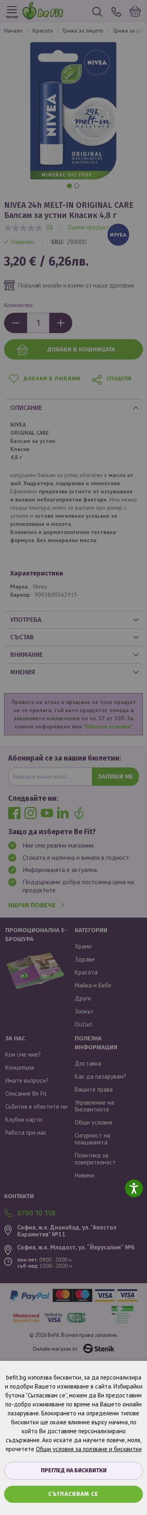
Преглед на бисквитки (74, 1470)
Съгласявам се (73, 1494)
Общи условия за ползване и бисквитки (89, 1449)
